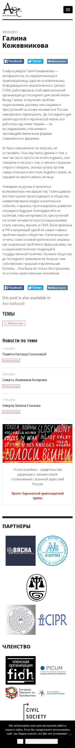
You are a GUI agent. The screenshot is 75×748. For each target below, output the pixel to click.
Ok (20, 741)
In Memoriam (13, 323)
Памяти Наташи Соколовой (24, 354)
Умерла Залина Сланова (21, 405)
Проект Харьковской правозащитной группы (38, 495)
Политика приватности (41, 741)
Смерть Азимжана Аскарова (24, 380)
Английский (13, 303)
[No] (70, 734)
